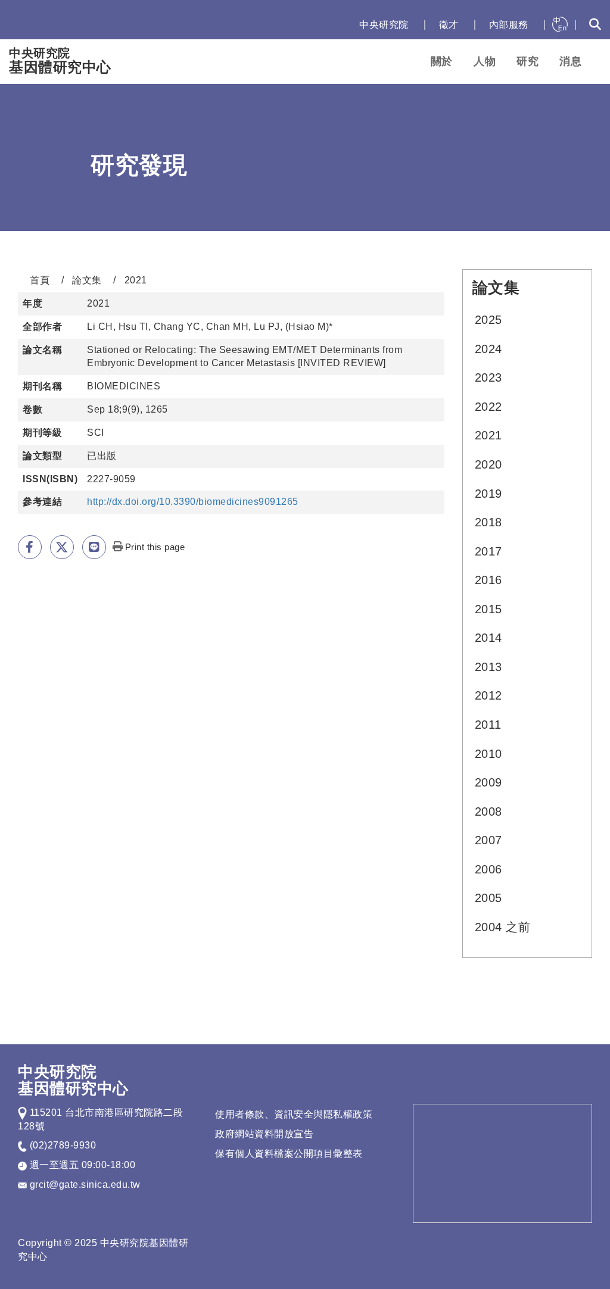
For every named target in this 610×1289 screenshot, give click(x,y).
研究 (527, 61)
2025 (488, 319)
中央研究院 (384, 25)
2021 (488, 435)
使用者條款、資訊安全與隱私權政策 (293, 1114)
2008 (488, 811)
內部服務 (508, 25)
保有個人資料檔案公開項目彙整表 (289, 1153)
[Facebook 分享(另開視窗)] (30, 547)
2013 (488, 666)
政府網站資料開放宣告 (264, 1134)
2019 (488, 493)
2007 (488, 840)
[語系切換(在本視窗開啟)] (560, 24)
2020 (488, 464)
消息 (570, 61)
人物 (485, 61)
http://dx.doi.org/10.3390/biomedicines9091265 (192, 502)
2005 (488, 897)
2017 (488, 551)
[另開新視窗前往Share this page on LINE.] (94, 547)
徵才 (449, 25)
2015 (488, 609)
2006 (488, 869)
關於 (442, 61)
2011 (488, 724)
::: (338, 25)
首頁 (39, 280)
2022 (488, 406)
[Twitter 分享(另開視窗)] (62, 547)
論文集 (87, 280)
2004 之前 (503, 927)
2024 (488, 348)
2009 (488, 782)
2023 (488, 377)
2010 (488, 753)
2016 (488, 579)
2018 (488, 522)
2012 (488, 695)
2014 (488, 637)
